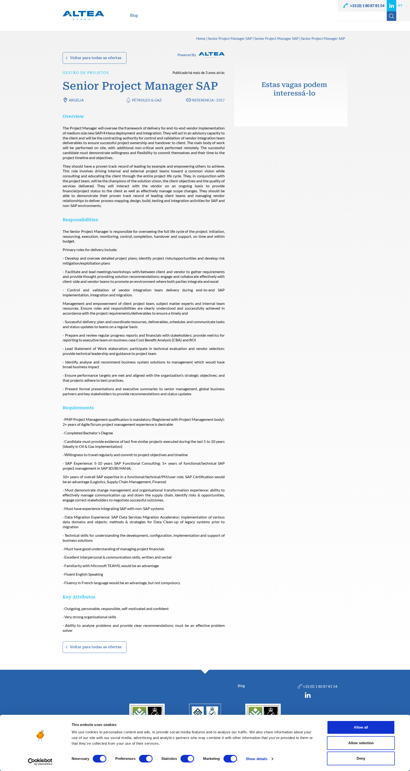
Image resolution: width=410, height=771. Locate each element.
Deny (361, 758)
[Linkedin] (391, 5)
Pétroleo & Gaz (147, 100)
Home (200, 39)
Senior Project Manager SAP (230, 39)
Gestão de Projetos (86, 72)
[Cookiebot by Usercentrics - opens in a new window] (40, 761)
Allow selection (361, 743)
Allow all (361, 727)
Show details (256, 759)
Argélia (76, 100)
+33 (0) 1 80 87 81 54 (367, 5)
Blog (241, 686)
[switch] (146, 758)
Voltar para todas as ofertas (95, 58)
